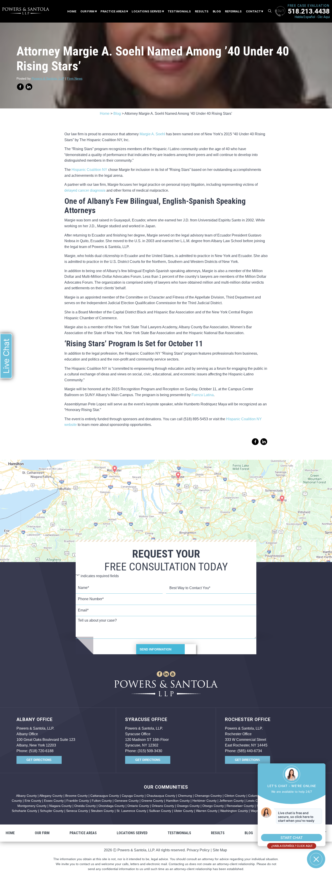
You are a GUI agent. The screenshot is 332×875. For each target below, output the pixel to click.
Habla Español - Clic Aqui (312, 17)
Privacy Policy (198, 850)
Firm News (74, 78)
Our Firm (87, 11)
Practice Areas (113, 11)
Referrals (233, 11)
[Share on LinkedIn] (29, 86)
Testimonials (179, 11)
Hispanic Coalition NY (89, 170)
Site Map (220, 850)
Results (201, 11)
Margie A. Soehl (152, 134)
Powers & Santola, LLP (48, 78)
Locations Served (146, 11)
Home (71, 11)
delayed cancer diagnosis (84, 190)
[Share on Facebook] (20, 86)
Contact (253, 11)
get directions (38, 760)
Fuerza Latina (203, 395)
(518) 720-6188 (41, 751)
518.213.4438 (309, 11)
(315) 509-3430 (150, 751)
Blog (217, 11)
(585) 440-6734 (249, 751)
